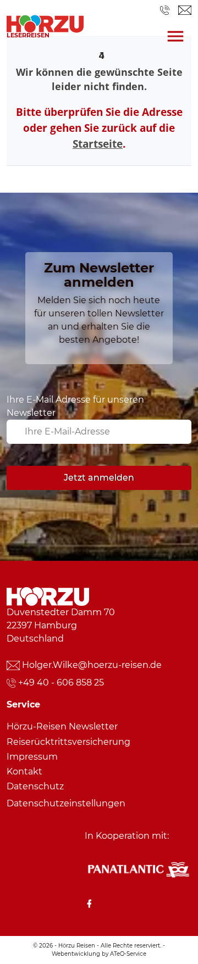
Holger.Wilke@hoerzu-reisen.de (92, 665)
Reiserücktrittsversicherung (68, 742)
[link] (45, 21)
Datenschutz (35, 786)
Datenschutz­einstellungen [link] (66, 803)
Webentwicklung (76, 953)
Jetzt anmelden (99, 477)
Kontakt (24, 771)
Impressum (32, 756)
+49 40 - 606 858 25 (61, 682)
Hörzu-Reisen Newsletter (62, 726)
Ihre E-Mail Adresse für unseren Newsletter (75, 406)
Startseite (98, 143)
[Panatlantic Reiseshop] (138, 868)
